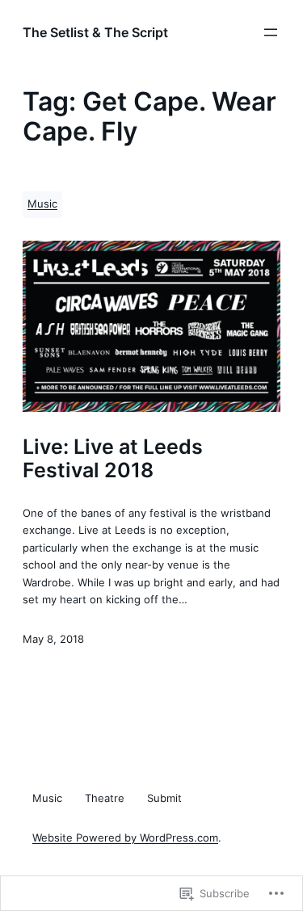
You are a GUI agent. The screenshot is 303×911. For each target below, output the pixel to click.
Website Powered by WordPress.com (125, 838)
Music (42, 204)
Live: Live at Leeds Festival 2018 (113, 458)
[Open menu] (270, 32)
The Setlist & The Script (95, 32)
